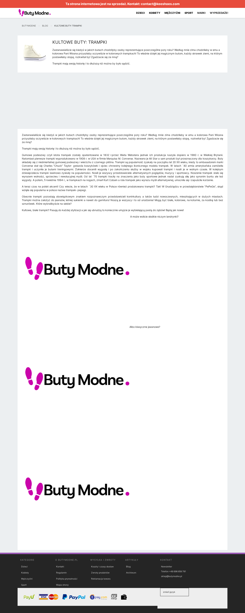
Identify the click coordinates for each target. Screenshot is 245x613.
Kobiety (25, 572)
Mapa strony (62, 584)
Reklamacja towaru (100, 578)
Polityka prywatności (66, 578)
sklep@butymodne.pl (171, 576)
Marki (201, 12)
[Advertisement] (122, 102)
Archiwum (131, 572)
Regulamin (61, 572)
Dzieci (24, 566)
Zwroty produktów (100, 572)
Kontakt (60, 566)
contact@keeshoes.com (160, 4)
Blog (128, 566)
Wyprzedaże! (219, 12)
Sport (24, 584)
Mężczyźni (26, 578)
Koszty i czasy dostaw (102, 566)
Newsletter (166, 566)
